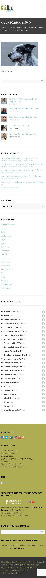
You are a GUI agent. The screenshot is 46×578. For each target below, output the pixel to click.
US (6, 570)
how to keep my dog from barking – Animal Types (20, 164)
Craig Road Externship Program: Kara (23, 117)
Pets (2, 273)
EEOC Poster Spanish (9, 573)
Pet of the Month (7, 269)
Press (3, 277)
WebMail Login (7, 565)
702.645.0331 (12, 450)
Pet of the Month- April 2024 (20, 126)
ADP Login (35, 565)
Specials (4, 281)
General (4, 255)
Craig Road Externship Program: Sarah (23, 134)
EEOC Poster (25, 570)
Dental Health (6, 236)
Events (3, 243)
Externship (5, 247)
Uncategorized (6, 284)
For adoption (6, 251)
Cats (3, 232)
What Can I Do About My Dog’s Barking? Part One (17, 161)
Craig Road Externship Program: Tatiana (24, 108)
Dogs (3, 240)
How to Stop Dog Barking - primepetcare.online (19, 158)
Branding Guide (37, 568)
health (3, 258)
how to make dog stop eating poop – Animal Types (20, 176)
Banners (26, 568)
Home (3, 28)
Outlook (17, 565)
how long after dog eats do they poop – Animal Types (21, 170)
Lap (2, 570)
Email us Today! (7, 456)
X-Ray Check (17, 568)
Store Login (25, 565)
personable (5, 266)
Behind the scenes (8, 225)
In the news (5, 262)
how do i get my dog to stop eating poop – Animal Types (22, 182)
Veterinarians (6, 288)
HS (20, 573)
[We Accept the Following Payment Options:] (23, 502)
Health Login (6, 568)
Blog (3, 228)
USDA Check (14, 570)
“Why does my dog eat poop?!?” (11, 172)
